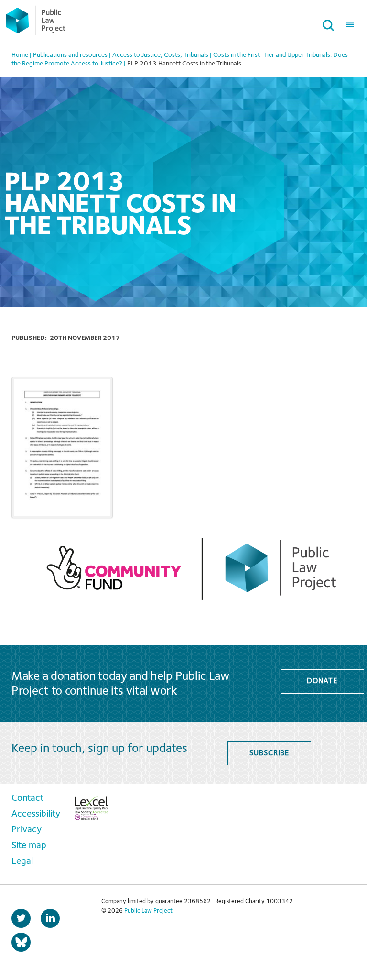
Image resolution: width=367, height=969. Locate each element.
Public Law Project (148, 911)
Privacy (26, 830)
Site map (28, 845)
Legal (22, 861)
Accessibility (35, 814)
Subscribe (269, 753)
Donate (322, 681)
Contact (27, 798)
